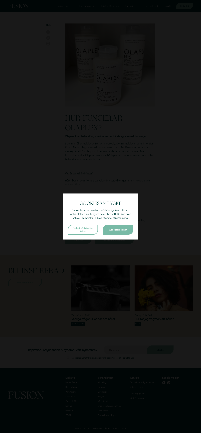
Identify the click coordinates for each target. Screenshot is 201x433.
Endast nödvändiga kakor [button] (83, 230)
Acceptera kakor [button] (118, 229)
